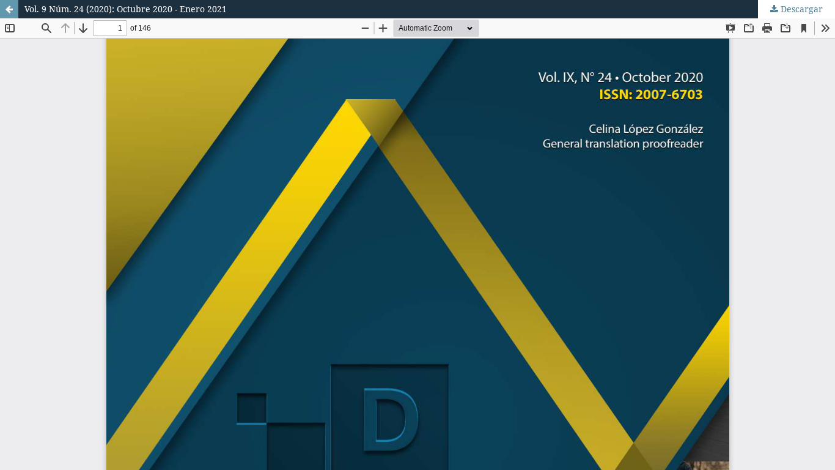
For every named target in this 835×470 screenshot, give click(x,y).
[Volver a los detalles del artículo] (9, 9)
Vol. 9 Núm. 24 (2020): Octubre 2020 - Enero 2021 (125, 9)
